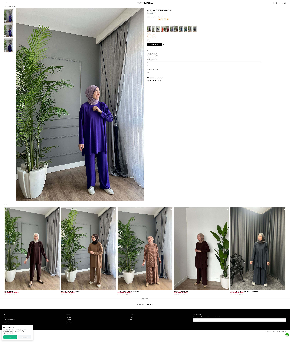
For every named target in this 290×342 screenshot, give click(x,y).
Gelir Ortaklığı (6, 321)
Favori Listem (69, 324)
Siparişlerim (69, 319)
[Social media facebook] (148, 305)
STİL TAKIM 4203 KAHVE (10, 291)
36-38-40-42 (157, 55)
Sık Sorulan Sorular (7, 324)
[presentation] (16, 86)
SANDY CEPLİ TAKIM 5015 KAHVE (182, 291)
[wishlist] (58, 209)
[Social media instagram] (150, 305)
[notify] (276, 3)
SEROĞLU (151, 13)
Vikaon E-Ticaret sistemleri (273, 331)
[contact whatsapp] (287, 334)
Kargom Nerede (70, 321)
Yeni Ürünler (132, 317)
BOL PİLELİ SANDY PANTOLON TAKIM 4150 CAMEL (129, 291)
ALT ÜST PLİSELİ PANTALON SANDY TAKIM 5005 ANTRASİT (244, 291)
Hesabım (69, 317)
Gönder (283, 319)
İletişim (5, 317)
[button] (204, 62)
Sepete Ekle (154, 44)
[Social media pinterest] (152, 305)
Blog (131, 319)
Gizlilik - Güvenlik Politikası (9, 319)
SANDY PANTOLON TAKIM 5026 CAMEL (70, 291)
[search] (273, 3)
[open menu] (5, 3)
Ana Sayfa (6, 6)
